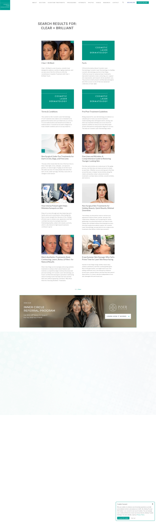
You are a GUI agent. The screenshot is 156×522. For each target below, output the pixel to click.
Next (80, 289)
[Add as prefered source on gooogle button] (76, 486)
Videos (98, 2)
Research (106, 2)
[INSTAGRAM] (35, 475)
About (34, 2)
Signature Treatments (56, 2)
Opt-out (133, 518)
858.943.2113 (131, 2)
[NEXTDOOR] (50, 475)
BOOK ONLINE (142, 2)
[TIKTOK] (54, 475)
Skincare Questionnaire (77, 472)
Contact (116, 2)
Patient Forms (73, 478)
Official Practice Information (99, 508)
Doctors (42, 2)
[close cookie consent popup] (152, 504)
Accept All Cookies (123, 518)
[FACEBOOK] (39, 475)
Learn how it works (116, 316)
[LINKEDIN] (43, 475)
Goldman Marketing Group (69, 508)
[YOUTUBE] (46, 475)
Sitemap (80, 508)
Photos (91, 2)
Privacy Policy (87, 508)
